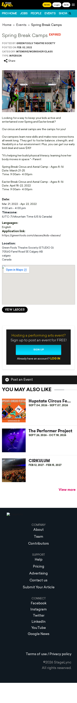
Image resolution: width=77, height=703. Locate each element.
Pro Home (9, 13)
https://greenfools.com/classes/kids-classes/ (31, 235)
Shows (64, 13)
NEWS (47, 5)
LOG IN (55, 358)
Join (66, 4)
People (36, 13)
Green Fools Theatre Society (35, 44)
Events (50, 13)
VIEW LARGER (15, 309)
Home (6, 25)
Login (57, 5)
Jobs (24, 13)
